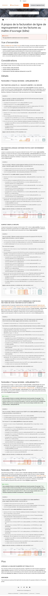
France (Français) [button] (15, 5)
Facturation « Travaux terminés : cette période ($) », (23, 387)
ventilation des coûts (9, 45)
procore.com (5, 5)
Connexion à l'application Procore (37, 5)
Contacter (26, 5)
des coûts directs (10, 306)
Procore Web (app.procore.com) (23, 19)
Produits (12, 19)
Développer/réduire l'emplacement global (45, 19)
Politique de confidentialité (13, 593)
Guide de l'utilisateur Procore (38, 19)
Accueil (6, 19)
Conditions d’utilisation (24, 593)
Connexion (38, 593)
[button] (37, 12)
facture (18, 45)
